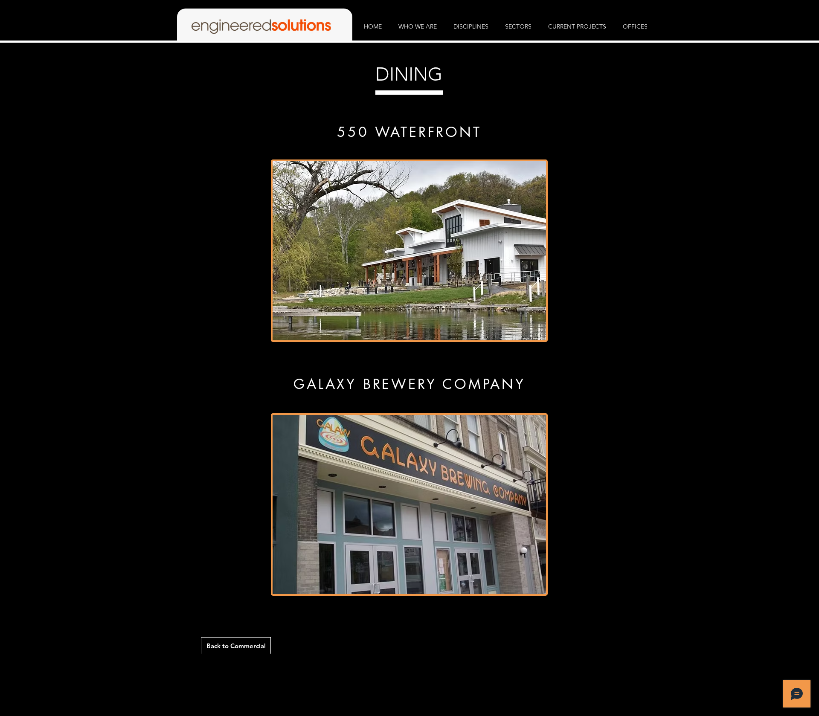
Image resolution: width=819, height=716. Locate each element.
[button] (417, 27)
